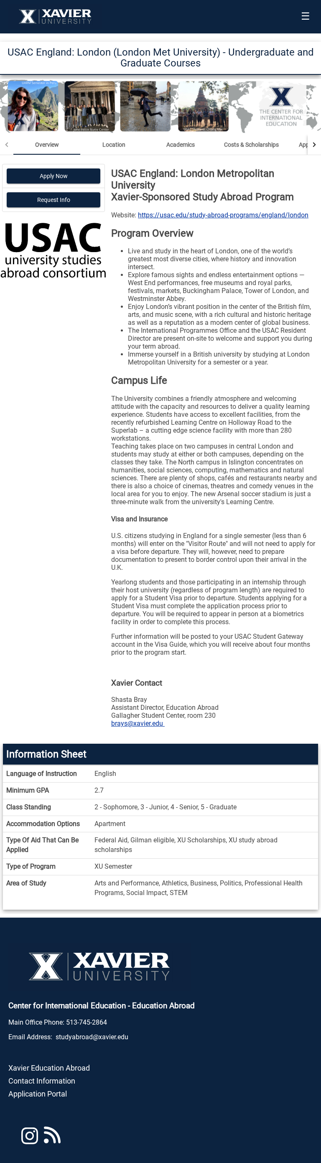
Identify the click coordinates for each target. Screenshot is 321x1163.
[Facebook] (52, 1139)
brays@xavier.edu (138, 723)
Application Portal (37, 1093)
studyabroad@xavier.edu (92, 1037)
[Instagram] (29, 1139)
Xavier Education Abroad (49, 1068)
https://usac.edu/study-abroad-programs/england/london (223, 215)
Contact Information (41, 1080)
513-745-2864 (86, 1022)
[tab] (46, 145)
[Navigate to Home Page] (55, 16)
